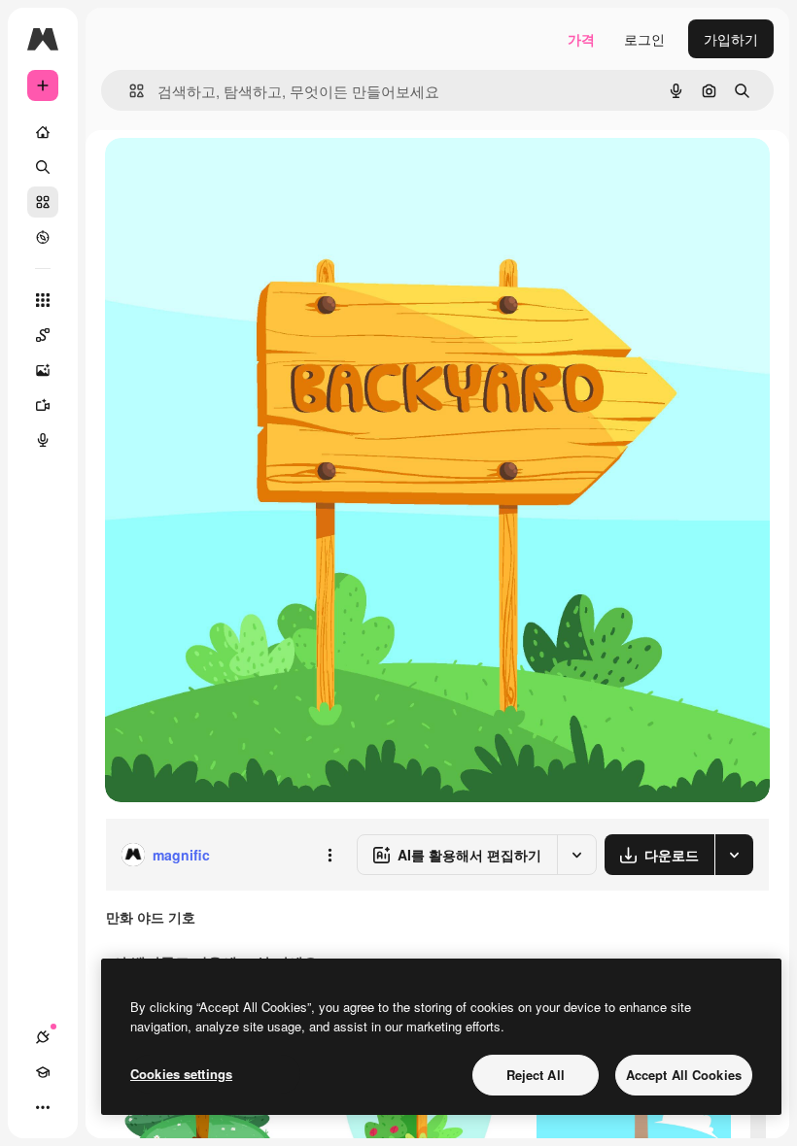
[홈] (42, 132)
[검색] (42, 167)
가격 (581, 39)
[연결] (42, 1037)
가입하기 (731, 39)
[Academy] (42, 1072)
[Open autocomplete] (129, 91)
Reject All (535, 1074)
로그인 (644, 39)
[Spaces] (42, 335)
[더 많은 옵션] (329, 854)
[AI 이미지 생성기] (42, 370)
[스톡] (42, 202)
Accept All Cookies (684, 1074)
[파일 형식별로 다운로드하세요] (733, 854)
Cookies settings (181, 1073)
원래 (216, 174)
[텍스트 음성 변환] (42, 439)
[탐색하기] (42, 237)
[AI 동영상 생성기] (42, 405)
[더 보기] (42, 1107)
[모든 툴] (42, 300)
